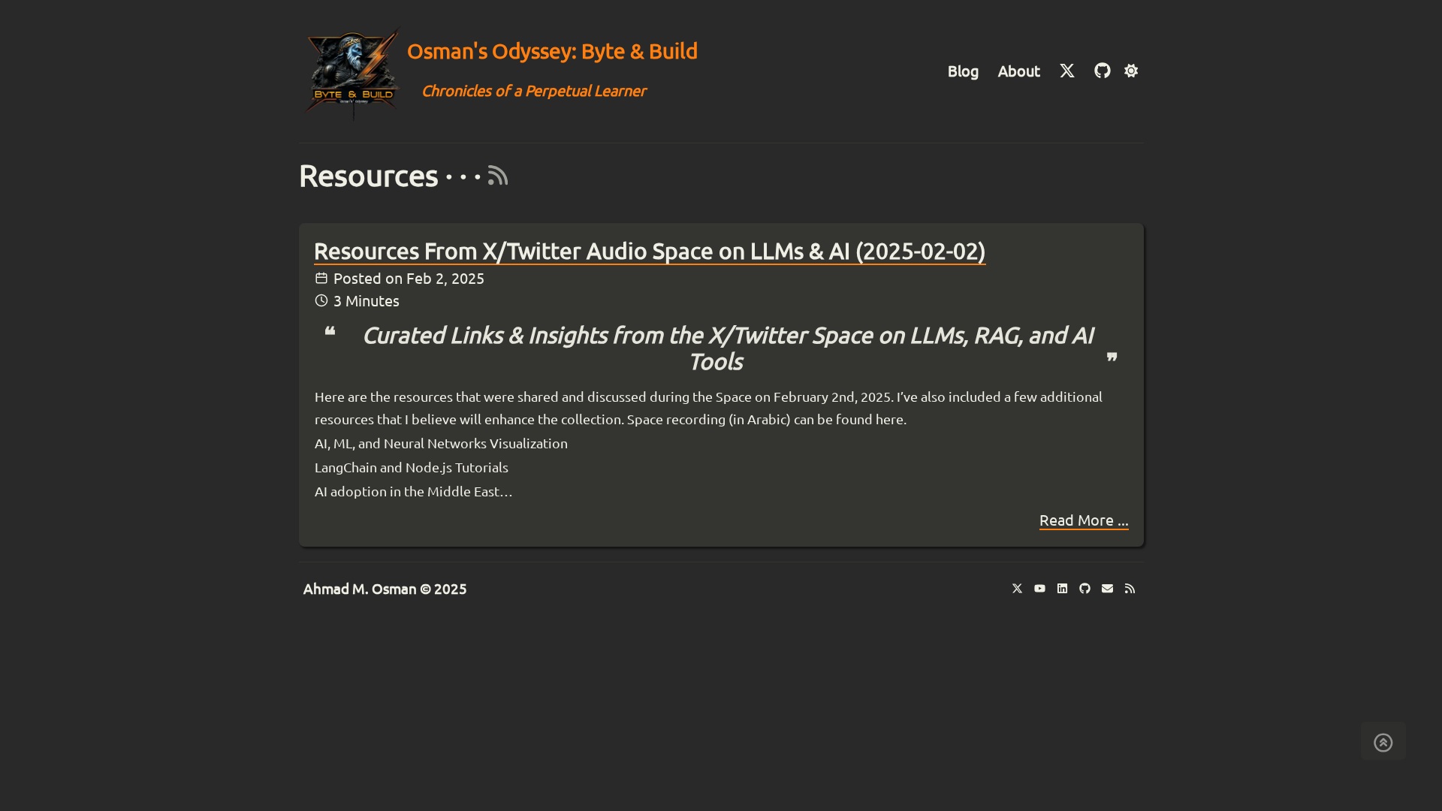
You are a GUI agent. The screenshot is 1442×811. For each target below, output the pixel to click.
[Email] (1110, 589)
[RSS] (494, 175)
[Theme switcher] (1130, 71)
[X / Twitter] (1069, 71)
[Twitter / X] (1020, 589)
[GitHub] (1102, 71)
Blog (963, 71)
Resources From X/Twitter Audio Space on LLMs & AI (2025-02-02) (650, 251)
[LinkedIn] (1065, 589)
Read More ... (1084, 520)
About (1019, 71)
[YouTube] (1042, 589)
